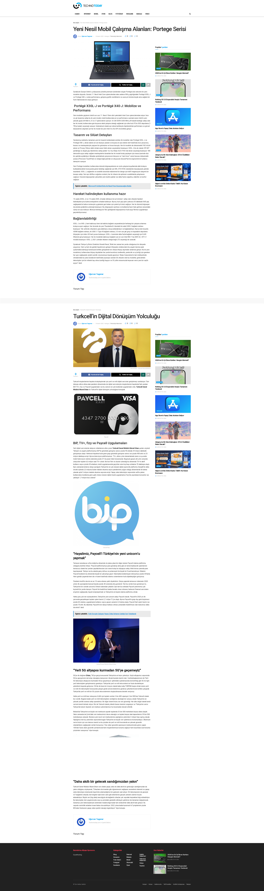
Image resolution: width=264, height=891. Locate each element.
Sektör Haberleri (143, 855)
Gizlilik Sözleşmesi (178, 884)
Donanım (116, 857)
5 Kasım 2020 (100, 36)
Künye (150, 884)
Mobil (96, 14)
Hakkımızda (157, 884)
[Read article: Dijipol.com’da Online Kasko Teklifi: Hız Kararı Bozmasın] (173, 172)
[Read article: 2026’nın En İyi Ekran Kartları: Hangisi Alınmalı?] (173, 61)
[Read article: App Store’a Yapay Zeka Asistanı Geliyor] (173, 117)
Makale (139, 14)
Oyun (103, 14)
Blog (110, 14)
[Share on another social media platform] (148, 85)
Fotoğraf (119, 14)
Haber (77, 14)
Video (147, 14)
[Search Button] (190, 13)
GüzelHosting (77, 855)
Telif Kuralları (167, 884)
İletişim (188, 884)
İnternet (87, 14)
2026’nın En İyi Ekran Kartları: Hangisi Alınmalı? (172, 73)
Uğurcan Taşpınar (87, 36)
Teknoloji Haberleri (116, 36)
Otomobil (130, 862)
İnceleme (129, 14)
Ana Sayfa (76, 22)
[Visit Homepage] (87, 6)
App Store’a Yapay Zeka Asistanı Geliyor (169, 128)
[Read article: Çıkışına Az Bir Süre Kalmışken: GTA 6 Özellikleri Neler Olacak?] (173, 143)
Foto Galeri (117, 860)
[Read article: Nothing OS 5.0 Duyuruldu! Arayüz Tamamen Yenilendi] (173, 88)
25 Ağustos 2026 (161, 104)
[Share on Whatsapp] (143, 85)
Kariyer (145, 884)
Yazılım (159, 95)
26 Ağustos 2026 (161, 76)
